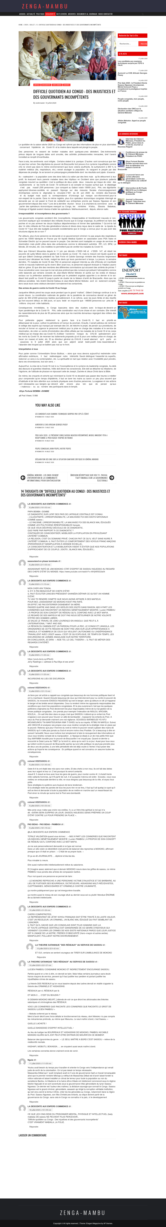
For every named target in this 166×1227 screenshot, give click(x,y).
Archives (72, 14)
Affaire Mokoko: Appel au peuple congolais (132, 121)
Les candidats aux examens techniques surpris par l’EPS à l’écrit (62, 414)
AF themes (108, 1223)
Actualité (31, 14)
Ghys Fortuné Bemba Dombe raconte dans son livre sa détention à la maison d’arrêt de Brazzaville (132, 165)
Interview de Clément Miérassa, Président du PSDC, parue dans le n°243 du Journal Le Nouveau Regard (131, 143)
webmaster (40, 103)
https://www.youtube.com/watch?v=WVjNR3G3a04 (82, 571)
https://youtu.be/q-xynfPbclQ (40, 658)
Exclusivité (50, 14)
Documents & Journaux (87, 14)
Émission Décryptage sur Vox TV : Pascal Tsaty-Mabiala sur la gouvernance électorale (89, 478)
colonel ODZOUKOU (37, 687)
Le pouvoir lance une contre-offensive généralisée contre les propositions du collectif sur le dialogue (132, 178)
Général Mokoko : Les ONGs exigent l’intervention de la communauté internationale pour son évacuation (43, 478)
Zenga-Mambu (45, 6)
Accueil (22, 14)
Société (66, 85)
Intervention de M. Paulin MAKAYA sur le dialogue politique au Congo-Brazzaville (136, 191)
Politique (40, 14)
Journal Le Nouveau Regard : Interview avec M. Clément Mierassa (136, 201)
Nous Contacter (105, 14)
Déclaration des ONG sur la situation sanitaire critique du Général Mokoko (67, 459)
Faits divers (61, 14)
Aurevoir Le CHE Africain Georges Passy (51, 424)
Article (37, 85)
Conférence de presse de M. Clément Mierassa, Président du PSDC (136, 154)
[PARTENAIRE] (132, 277)
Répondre (33, 556)
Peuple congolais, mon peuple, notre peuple (53, 448)
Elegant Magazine (93, 1223)
